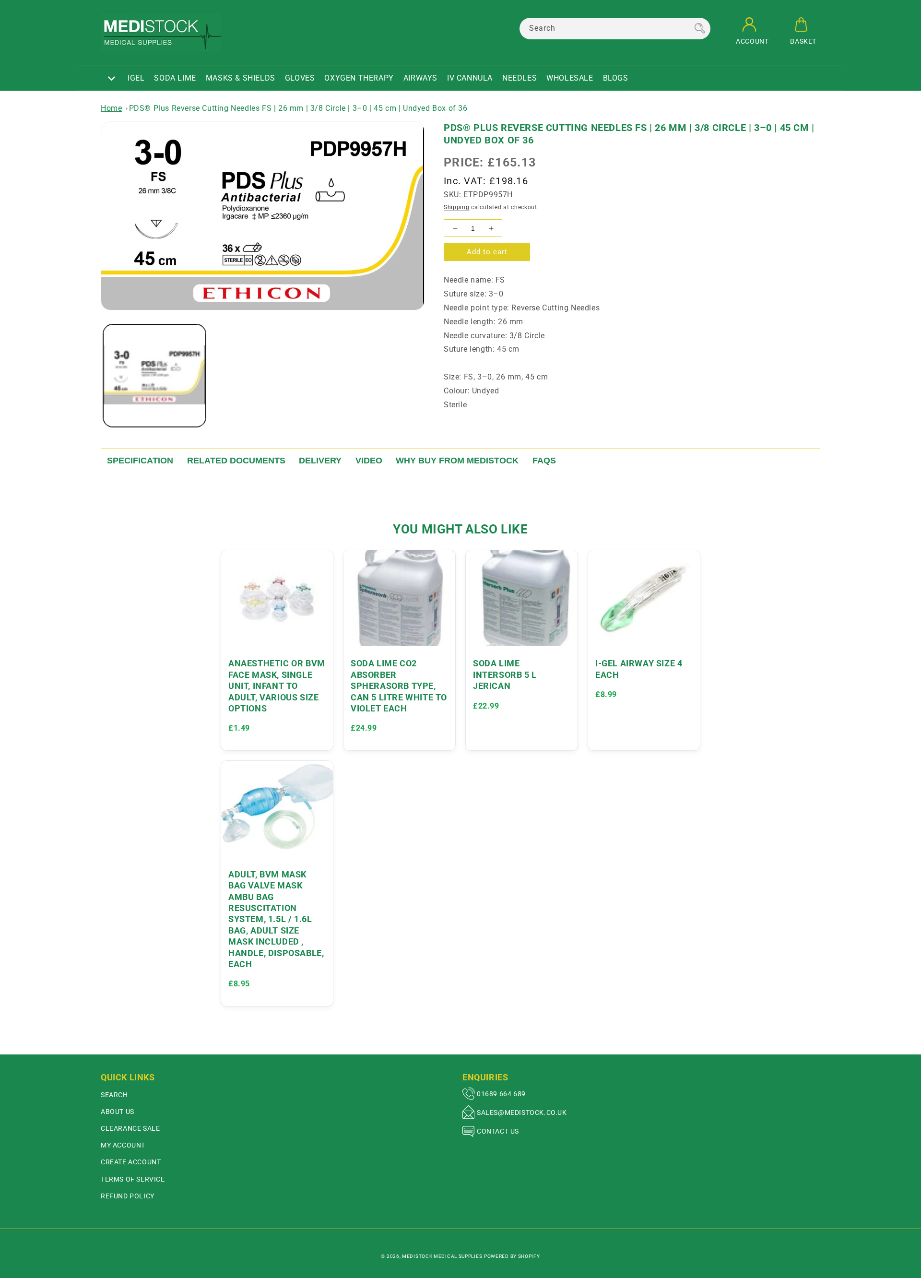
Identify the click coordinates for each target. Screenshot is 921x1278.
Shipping (457, 207)
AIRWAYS (420, 78)
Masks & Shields (240, 78)
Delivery (320, 460)
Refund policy (127, 1196)
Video (368, 460)
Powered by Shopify (512, 1256)
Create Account (131, 1162)
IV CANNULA (470, 78)
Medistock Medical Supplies (442, 1256)
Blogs (615, 78)
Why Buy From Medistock (457, 460)
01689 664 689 (501, 1094)
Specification (140, 460)
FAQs (544, 460)
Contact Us (498, 1131)
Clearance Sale (130, 1128)
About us (117, 1111)
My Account (123, 1145)
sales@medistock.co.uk (522, 1112)
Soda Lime (175, 78)
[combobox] (615, 28)
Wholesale (569, 78)
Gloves (300, 78)
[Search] (699, 28)
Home (111, 108)
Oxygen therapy (358, 78)
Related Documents (236, 460)
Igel (136, 78)
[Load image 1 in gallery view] (154, 375)
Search (114, 1095)
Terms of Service (133, 1179)
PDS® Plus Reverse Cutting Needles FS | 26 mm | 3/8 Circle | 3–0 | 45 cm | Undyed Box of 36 (298, 108)
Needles (519, 78)
